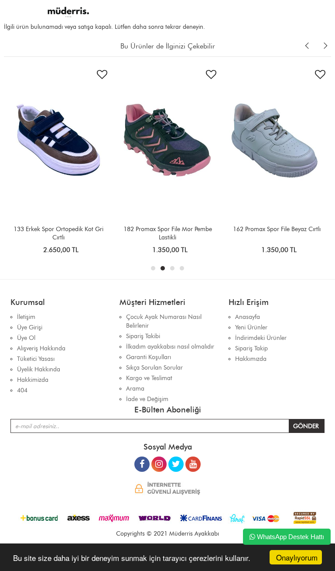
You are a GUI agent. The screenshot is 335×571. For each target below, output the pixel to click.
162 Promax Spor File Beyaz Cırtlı (277, 229)
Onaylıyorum (297, 557)
